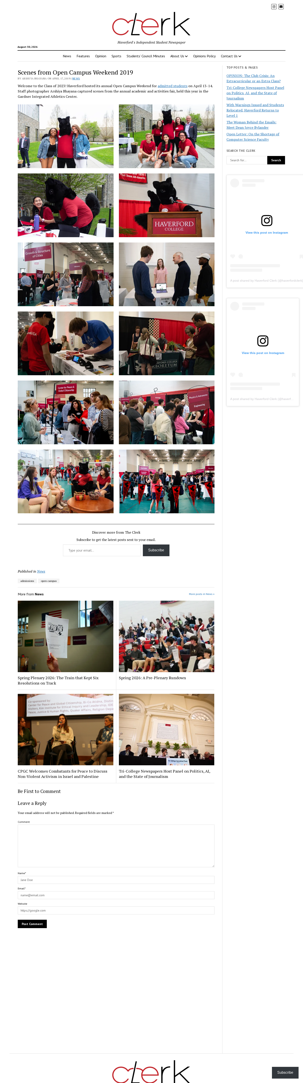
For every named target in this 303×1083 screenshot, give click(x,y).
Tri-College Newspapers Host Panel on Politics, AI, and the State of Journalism (164, 773)
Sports (116, 56)
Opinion (100, 56)
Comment (24, 821)
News (67, 56)
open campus (49, 581)
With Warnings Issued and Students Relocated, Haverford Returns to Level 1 (255, 110)
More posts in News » (201, 594)
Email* (22, 888)
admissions (27, 581)
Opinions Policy (204, 56)
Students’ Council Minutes (146, 56)
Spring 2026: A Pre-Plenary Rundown (152, 677)
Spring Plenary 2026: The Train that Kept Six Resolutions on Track (58, 680)
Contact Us (229, 56)
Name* (22, 873)
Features (83, 56)
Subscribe (156, 550)
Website (22, 903)
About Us (177, 56)
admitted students (172, 85)
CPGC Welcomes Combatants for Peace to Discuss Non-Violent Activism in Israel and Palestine (62, 773)
